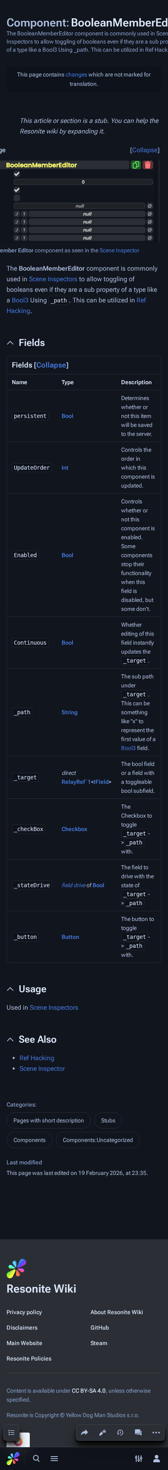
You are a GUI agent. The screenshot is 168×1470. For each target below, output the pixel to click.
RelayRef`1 (76, 782)
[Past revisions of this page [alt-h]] (120, 1432)
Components (29, 1140)
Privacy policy (24, 1312)
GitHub (100, 1327)
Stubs (108, 1120)
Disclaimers (22, 1327)
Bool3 (20, 300)
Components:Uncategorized (98, 1140)
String (69, 712)
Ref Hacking (37, 1058)
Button (70, 937)
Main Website (24, 1343)
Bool (67, 416)
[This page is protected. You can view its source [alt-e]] (102, 1432)
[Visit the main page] (13, 1458)
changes (76, 74)
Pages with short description (48, 1120)
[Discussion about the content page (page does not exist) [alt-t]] (138, 1432)
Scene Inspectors (53, 279)
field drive (73, 885)
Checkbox (74, 829)
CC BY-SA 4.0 (89, 1390)
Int (65, 467)
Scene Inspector (119, 250)
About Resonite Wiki (117, 1312)
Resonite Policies (29, 1358)
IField (101, 782)
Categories (21, 1104)
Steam (99, 1343)
